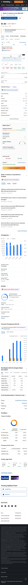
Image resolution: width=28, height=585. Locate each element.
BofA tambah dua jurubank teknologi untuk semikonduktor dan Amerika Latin (12, 215)
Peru (26, 408)
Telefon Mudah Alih (5, 515)
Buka (14, 389)
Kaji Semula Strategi (9, 31)
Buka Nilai (24, 73)
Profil (7, 39)
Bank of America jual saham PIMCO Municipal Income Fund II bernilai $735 (12, 207)
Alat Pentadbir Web (5, 521)
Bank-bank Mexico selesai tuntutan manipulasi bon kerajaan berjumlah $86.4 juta (13, 224)
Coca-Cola (15, 463)
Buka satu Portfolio (5, 518)
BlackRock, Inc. (4, 451)
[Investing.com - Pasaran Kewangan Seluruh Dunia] (7, 2)
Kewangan (23, 36)
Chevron (3, 463)
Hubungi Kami (18, 518)
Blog (2, 512)
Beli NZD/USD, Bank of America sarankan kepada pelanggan (13, 198)
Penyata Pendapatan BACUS (10, 324)
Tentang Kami (18, 512)
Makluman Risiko (4, 576)
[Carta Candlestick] (2, 42)
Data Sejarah (17, 39)
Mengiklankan (18, 515)
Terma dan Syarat (4, 568)
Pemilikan (11, 39)
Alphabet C (26, 463)
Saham (3, 5)
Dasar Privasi (3, 572)
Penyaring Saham (10, 5)
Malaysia (18, 5)
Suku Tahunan (10, 331)
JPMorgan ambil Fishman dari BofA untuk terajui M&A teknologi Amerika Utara (13, 190)
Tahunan (3, 331)
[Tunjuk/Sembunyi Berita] (9, 42)
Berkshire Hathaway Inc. (7, 453)
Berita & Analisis (14, 36)
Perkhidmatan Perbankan (21, 400)
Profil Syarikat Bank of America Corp (12, 395)
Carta (7, 36)
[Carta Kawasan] (4, 42)
